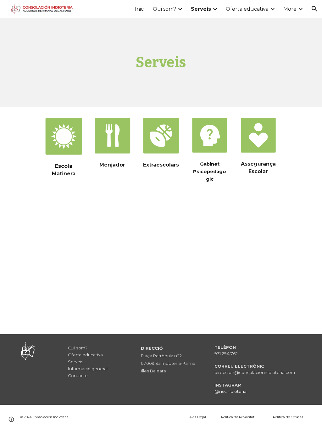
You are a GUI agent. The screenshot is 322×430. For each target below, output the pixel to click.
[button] (314, 8)
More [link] (290, 9)
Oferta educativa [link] (247, 9)
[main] (160, 62)
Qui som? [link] (164, 9)
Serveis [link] (201, 9)
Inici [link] (140, 9)
